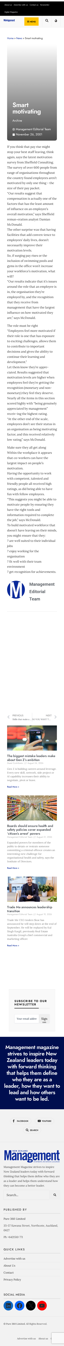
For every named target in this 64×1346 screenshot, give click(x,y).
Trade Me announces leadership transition (29, 909)
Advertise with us (21, 5)
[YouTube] (42, 1305)
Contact (9, 1272)
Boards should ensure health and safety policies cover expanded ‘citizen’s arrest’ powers (30, 830)
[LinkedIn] (8, 1305)
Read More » (13, 786)
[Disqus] (32, 663)
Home (10, 38)
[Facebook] (19, 1305)
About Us (9, 1265)
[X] (31, 1305)
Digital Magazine (11, 12)
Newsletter (44, 5)
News (19, 38)
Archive (17, 120)
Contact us (34, 5)
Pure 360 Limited (14, 1218)
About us (8, 5)
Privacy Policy (12, 1279)
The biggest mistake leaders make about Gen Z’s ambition (31, 758)
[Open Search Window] (46, 21)
